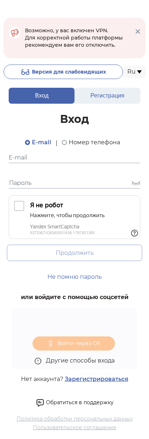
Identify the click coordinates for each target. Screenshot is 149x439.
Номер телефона (94, 142)
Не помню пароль (74, 276)
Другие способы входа (79, 360)
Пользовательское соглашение (74, 427)
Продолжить (75, 252)
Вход (41, 95)
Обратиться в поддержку (79, 402)
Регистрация (107, 95)
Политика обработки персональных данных (75, 418)
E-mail (41, 142)
